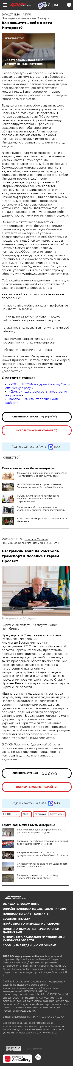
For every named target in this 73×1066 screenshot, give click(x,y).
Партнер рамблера (33, 1049)
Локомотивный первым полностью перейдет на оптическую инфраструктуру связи (42, 474)
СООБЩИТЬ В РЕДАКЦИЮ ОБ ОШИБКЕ (29, 945)
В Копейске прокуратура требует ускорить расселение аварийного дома (41, 831)
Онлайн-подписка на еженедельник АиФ (34, 908)
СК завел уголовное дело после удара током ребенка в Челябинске (42, 865)
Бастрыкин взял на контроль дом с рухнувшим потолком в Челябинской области (42, 854)
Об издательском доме (21, 903)
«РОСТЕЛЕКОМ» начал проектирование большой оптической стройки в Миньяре (40, 486)
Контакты (41, 913)
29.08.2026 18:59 (12, 539)
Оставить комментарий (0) (36, 430)
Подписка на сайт (17, 913)
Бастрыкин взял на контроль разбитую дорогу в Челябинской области (38, 876)
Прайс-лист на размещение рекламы (31, 923)
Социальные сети (16, 918)
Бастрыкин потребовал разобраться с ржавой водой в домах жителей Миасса (42, 842)
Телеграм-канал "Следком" (19, 618)
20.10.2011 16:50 (11, 14)
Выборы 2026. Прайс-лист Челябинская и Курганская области (34, 939)
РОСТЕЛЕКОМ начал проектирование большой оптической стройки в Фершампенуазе (38, 498)
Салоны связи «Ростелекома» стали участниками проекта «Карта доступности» (41, 508)
